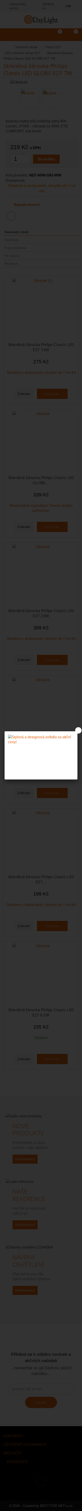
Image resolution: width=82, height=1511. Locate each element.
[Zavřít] (78, 730)
